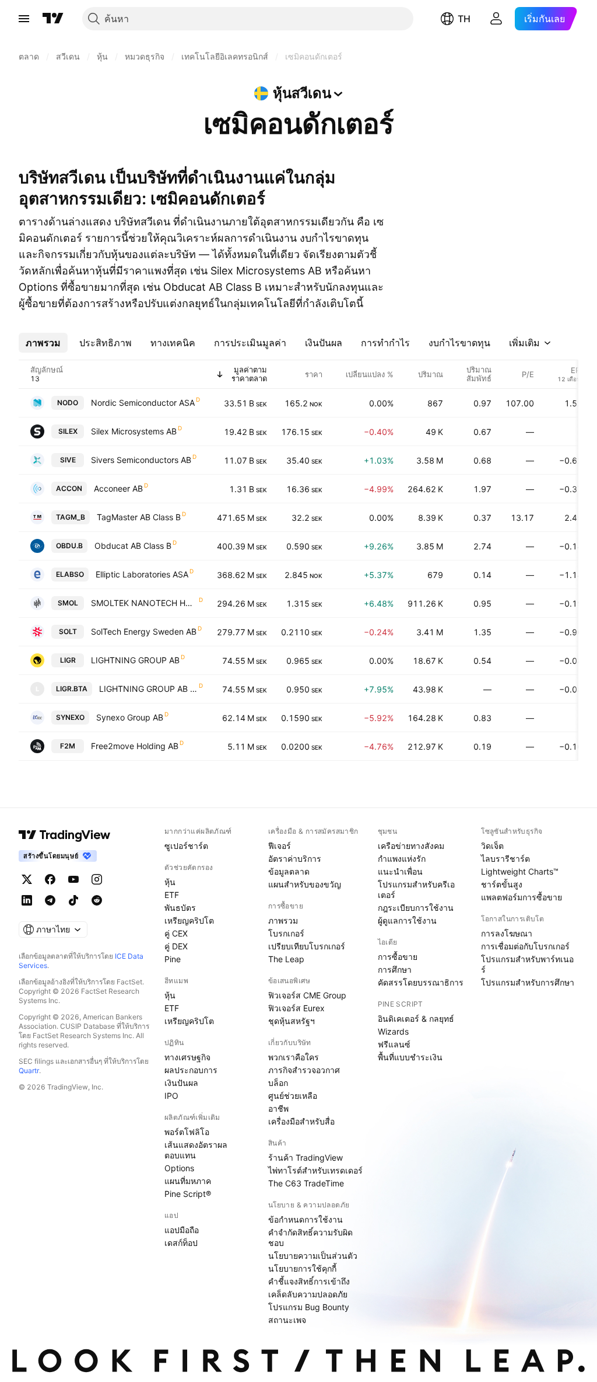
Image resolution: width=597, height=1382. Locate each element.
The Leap (286, 959)
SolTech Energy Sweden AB (143, 631)
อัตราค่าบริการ (294, 859)
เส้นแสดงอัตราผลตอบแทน (195, 1150)
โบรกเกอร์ (286, 933)
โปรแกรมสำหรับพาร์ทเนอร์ (527, 964)
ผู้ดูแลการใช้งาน (407, 920)
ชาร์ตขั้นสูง (501, 884)
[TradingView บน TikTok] (73, 900)
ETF (171, 895)
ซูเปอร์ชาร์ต (186, 846)
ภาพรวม (283, 920)
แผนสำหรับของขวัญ (304, 884)
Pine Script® (187, 1194)
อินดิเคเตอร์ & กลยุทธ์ (416, 1019)
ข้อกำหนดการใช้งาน (305, 1219)
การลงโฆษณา (506, 933)
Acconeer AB (118, 488)
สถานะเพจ (287, 1320)
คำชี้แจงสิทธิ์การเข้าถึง (309, 1281)
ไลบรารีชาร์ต (505, 859)
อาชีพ (278, 1108)
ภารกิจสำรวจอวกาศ (304, 1070)
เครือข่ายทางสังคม (411, 846)
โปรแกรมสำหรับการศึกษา (527, 982)
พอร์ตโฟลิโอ (186, 1132)
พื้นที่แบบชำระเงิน (410, 1057)
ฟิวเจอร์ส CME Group (307, 995)
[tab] (43, 343)
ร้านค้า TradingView (305, 1157)
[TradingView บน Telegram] (50, 900)
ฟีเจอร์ (279, 846)
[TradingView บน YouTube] (73, 879)
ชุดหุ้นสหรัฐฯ (291, 1021)
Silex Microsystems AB (134, 431)
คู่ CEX (176, 933)
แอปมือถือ (181, 1230)
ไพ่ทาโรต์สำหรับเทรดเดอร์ (315, 1170)
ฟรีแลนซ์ (394, 1044)
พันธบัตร (180, 908)
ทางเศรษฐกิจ (187, 1057)
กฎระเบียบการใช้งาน (416, 908)
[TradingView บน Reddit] (97, 900)
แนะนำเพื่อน (400, 871)
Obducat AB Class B (132, 546)
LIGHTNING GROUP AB (135, 660)
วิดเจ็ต (492, 846)
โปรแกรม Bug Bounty (308, 1307)
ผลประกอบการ (190, 1070)
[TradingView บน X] (27, 879)
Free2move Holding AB (134, 746)
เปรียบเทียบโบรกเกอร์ (306, 946)
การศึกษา (395, 969)
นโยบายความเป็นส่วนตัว (312, 1256)
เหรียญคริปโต (189, 920)
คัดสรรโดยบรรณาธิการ (420, 982)
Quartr (29, 1070)
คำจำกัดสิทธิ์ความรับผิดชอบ (310, 1237)
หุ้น (169, 882)
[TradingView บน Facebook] (50, 879)
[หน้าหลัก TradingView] (53, 19)
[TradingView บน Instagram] (97, 879)
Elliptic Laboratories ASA (142, 574)
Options (179, 1168)
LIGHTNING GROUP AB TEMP (148, 689)
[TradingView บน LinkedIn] (27, 900)
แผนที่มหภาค (187, 1181)
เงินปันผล (181, 1083)
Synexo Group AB (129, 717)
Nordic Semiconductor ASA (143, 403)
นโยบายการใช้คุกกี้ (302, 1268)
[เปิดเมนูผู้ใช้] (24, 18)
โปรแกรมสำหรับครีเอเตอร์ (416, 889)
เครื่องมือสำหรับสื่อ (301, 1121)
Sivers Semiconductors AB (141, 460)
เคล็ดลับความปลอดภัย (307, 1294)
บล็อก (278, 1083)
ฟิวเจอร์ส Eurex (296, 1008)
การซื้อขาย (397, 957)
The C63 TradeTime (306, 1183)
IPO (171, 1096)
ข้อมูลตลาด (289, 871)
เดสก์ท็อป (181, 1243)
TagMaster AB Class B (139, 517)
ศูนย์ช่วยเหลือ (292, 1096)
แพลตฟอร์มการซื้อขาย (521, 897)
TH (464, 19)
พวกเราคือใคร (293, 1057)
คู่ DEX (176, 946)
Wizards (393, 1031)
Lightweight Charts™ (520, 871)
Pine (172, 959)
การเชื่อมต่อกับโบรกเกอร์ (525, 946)
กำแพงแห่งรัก (402, 859)
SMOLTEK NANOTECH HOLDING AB (144, 603)
